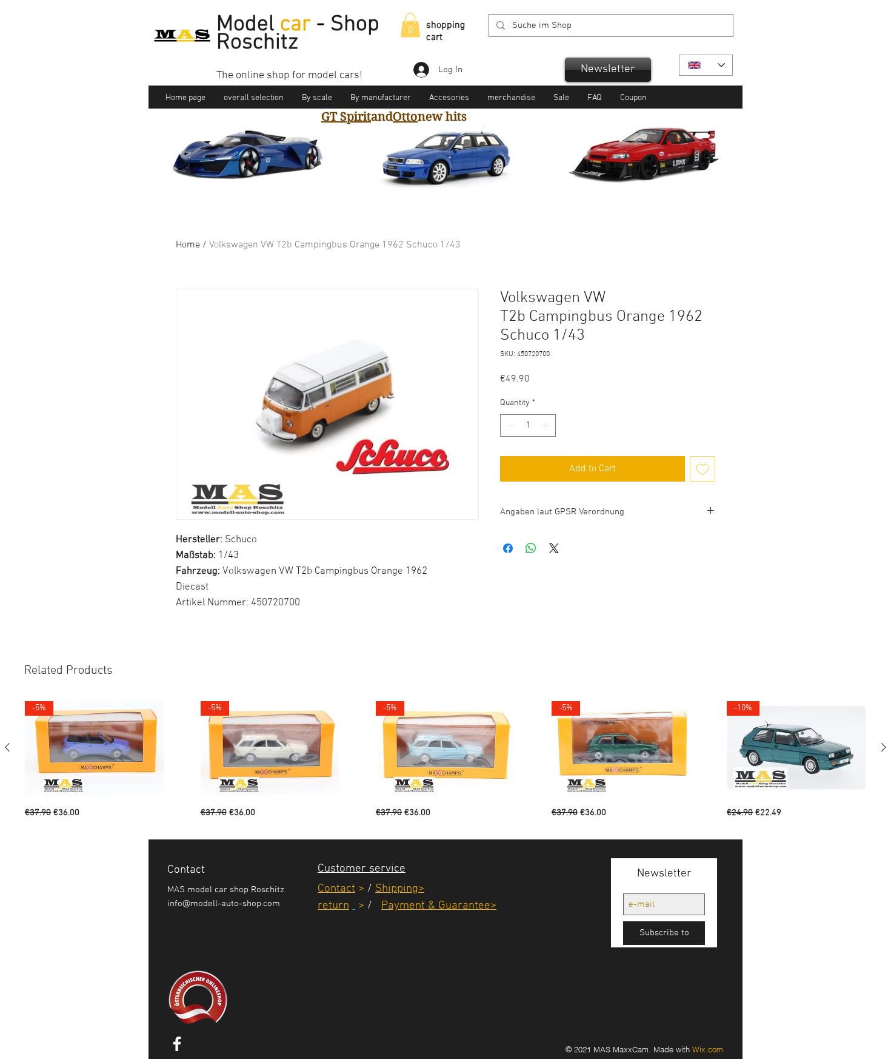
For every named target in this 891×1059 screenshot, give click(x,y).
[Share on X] (554, 548)
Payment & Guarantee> (438, 906)
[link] (410, 25)
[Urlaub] (437, 182)
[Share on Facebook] (508, 548)
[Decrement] (509, 425)
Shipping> (399, 889)
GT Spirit (346, 117)
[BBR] (451, 182)
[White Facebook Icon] (177, 1044)
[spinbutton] (528, 425)
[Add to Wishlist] (702, 469)
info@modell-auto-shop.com (223, 903)
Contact (336, 889)
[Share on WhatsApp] (531, 548)
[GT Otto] (466, 182)
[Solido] (423, 182)
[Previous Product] (7, 747)
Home (188, 245)
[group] (445, 761)
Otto (405, 117)
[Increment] (546, 425)
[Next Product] (883, 747)
